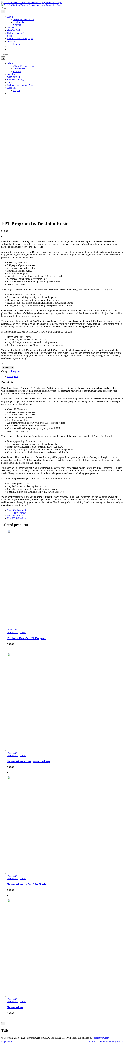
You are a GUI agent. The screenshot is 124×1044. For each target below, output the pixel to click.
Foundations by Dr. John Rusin (27, 884)
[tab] (65, 376)
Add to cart (8, 368)
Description (12, 376)
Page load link (8, 1041)
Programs (15, 371)
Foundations (15, 1007)
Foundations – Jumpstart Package (28, 761)
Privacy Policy (116, 1041)
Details (23, 632)
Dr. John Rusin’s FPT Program (26, 638)
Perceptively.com (101, 1037)
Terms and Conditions (97, 1041)
